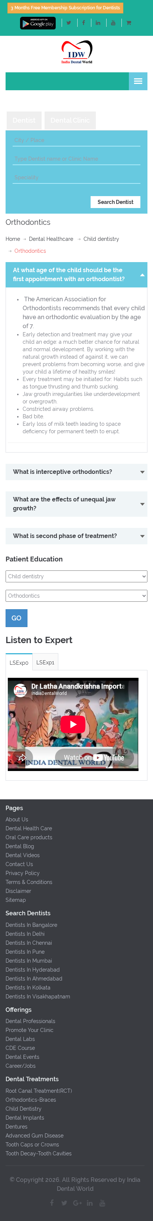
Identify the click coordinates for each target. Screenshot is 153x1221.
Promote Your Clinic (29, 1030)
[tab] (24, 120)
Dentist (24, 120)
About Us (17, 819)
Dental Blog (20, 846)
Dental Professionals (30, 1021)
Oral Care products (29, 837)
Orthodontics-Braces (31, 1100)
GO (17, 618)
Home (13, 239)
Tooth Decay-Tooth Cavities (39, 1154)
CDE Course (20, 1048)
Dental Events (22, 1057)
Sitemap (16, 900)
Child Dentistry (24, 1109)
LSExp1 (45, 662)
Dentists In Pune (25, 952)
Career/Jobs (21, 1066)
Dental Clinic (70, 120)
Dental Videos (23, 855)
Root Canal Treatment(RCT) (39, 1091)
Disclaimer (18, 891)
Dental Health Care (29, 828)
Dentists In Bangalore (31, 925)
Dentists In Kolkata (28, 988)
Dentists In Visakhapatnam (38, 997)
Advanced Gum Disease (35, 1136)
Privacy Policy (23, 873)
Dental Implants (25, 1118)
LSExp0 (19, 663)
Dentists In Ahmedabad (34, 979)
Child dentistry (101, 239)
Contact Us (19, 864)
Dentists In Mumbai (29, 961)
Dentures (16, 1127)
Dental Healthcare (51, 239)
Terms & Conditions (29, 882)
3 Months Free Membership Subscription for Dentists (65, 7)
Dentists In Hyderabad (33, 970)
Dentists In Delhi (25, 934)
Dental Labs (20, 1039)
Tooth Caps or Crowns (32, 1145)
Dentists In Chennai (29, 943)
